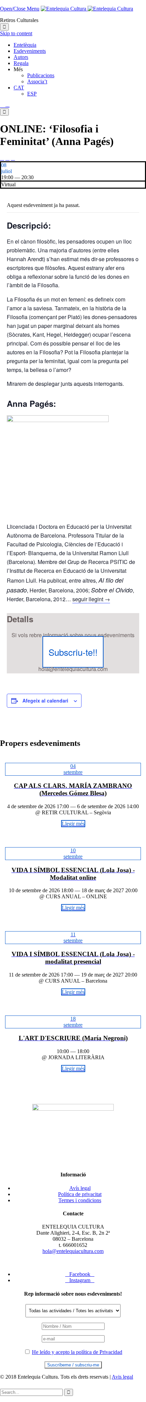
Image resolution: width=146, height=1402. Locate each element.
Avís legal (80, 1188)
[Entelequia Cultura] (87, 9)
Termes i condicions (79, 1200)
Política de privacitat (80, 1194)
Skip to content (16, 33)
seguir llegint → (91, 599)
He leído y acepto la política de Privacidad (77, 1352)
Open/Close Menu (19, 9)
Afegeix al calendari (45, 700)
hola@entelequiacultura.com (73, 1251)
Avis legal (122, 1377)
